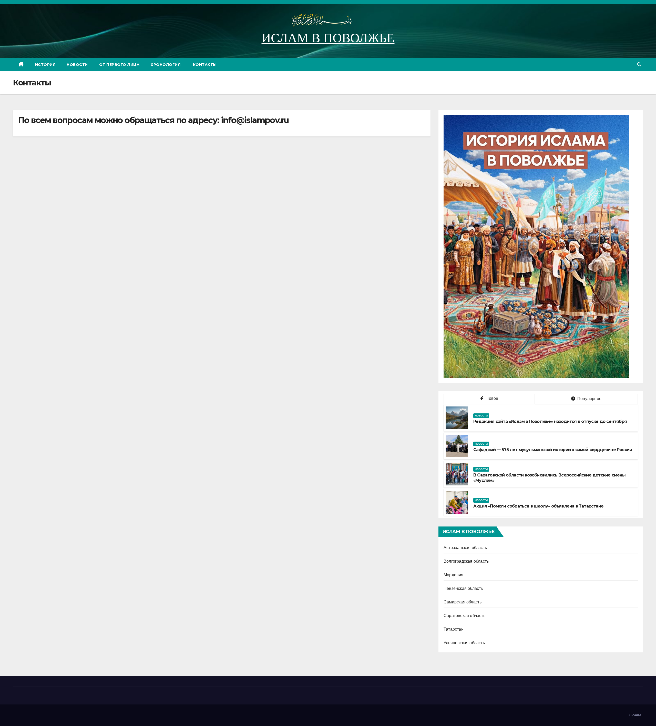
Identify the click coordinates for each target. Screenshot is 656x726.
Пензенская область (463, 588)
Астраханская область (465, 547)
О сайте (635, 715)
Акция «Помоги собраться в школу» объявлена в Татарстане (538, 506)
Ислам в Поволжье (328, 38)
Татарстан (454, 629)
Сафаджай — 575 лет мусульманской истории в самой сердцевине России (552, 449)
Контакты (204, 64)
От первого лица (119, 64)
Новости (77, 64)
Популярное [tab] (588, 398)
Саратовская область (464, 615)
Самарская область (462, 602)
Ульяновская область (464, 643)
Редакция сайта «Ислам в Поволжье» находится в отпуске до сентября (550, 421)
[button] (639, 64)
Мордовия (454, 575)
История (45, 64)
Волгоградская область (466, 561)
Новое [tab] (491, 398)
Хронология (165, 64)
